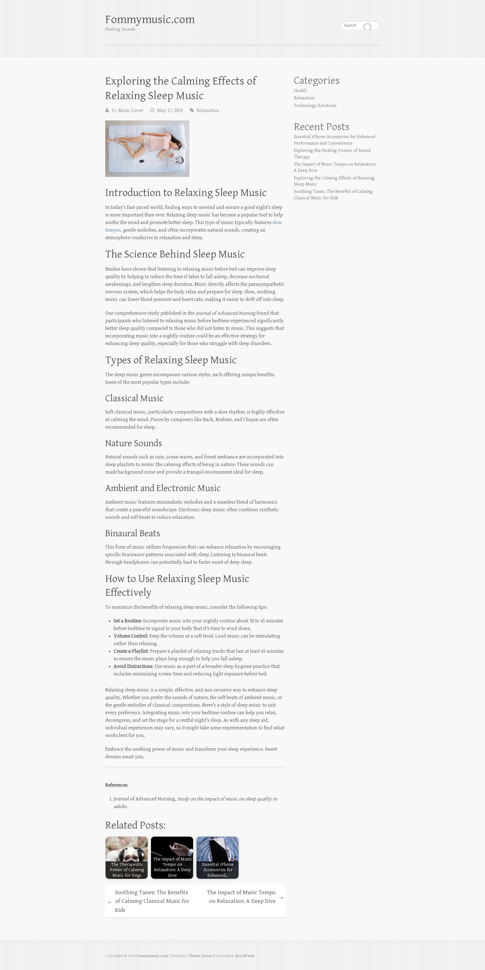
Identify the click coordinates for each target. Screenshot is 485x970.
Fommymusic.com (150, 19)
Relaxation (208, 110)
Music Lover (130, 110)
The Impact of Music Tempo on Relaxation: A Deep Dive (245, 897)
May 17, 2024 (170, 110)
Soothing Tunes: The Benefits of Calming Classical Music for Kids (148, 901)
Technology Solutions (315, 105)
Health (300, 90)
